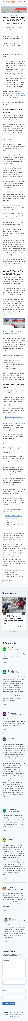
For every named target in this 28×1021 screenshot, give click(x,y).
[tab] (10, 631)
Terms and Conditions (16, 1014)
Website (5, 998)
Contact (11, 1016)
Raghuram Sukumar (10, 626)
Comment (6, 960)
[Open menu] (24, 1)
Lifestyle (14, 15)
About (17, 1016)
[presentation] (14, 605)
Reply (5, 662)
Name (5, 983)
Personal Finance (8, 580)
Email (5, 990)
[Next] (23, 613)
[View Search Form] (3, 1)
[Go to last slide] (4, 613)
